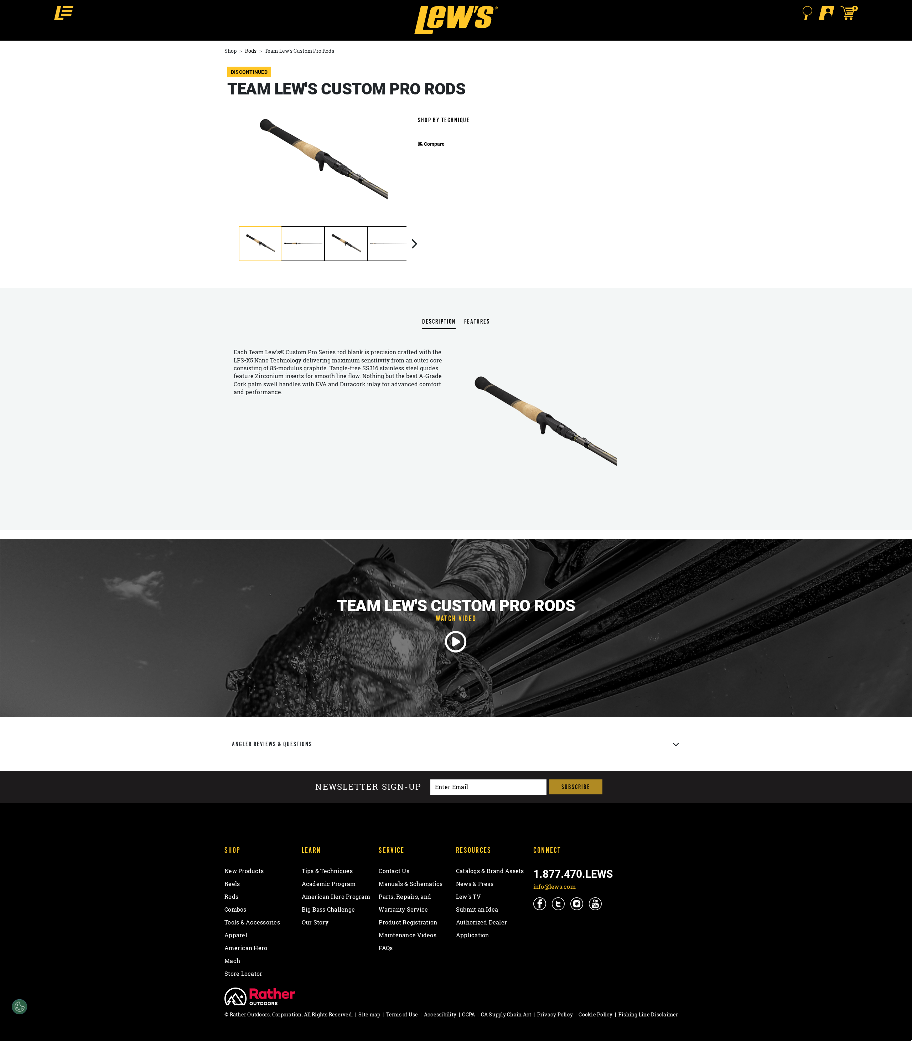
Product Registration (408, 922)
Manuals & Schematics (410, 884)
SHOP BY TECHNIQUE (444, 120)
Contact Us (394, 871)
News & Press (474, 884)
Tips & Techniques (327, 871)
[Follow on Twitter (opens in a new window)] (559, 904)
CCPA (468, 1014)
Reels (232, 884)
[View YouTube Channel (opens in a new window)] (596, 904)
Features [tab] (476, 322)
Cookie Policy (595, 1014)
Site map (369, 1014)
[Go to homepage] (455, 20)
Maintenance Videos (407, 935)
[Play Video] (456, 642)
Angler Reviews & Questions (272, 744)
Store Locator (243, 974)
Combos (235, 909)
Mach (232, 961)
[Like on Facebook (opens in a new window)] (540, 904)
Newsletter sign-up (368, 787)
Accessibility (440, 1014)
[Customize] (19, 1007)
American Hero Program (336, 897)
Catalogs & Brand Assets (490, 871)
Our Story (315, 922)
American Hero (245, 948)
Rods (250, 50)
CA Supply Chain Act (506, 1014)
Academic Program (329, 884)
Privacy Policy (555, 1014)
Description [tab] (439, 322)
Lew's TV (468, 897)
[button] (63, 13)
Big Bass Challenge (328, 909)
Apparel (235, 935)
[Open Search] (807, 13)
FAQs (386, 948)
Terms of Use (402, 1014)
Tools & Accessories (252, 922)
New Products (244, 871)
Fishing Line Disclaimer (648, 1014)
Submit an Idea (477, 909)
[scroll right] (414, 243)
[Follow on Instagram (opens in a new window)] (577, 904)
